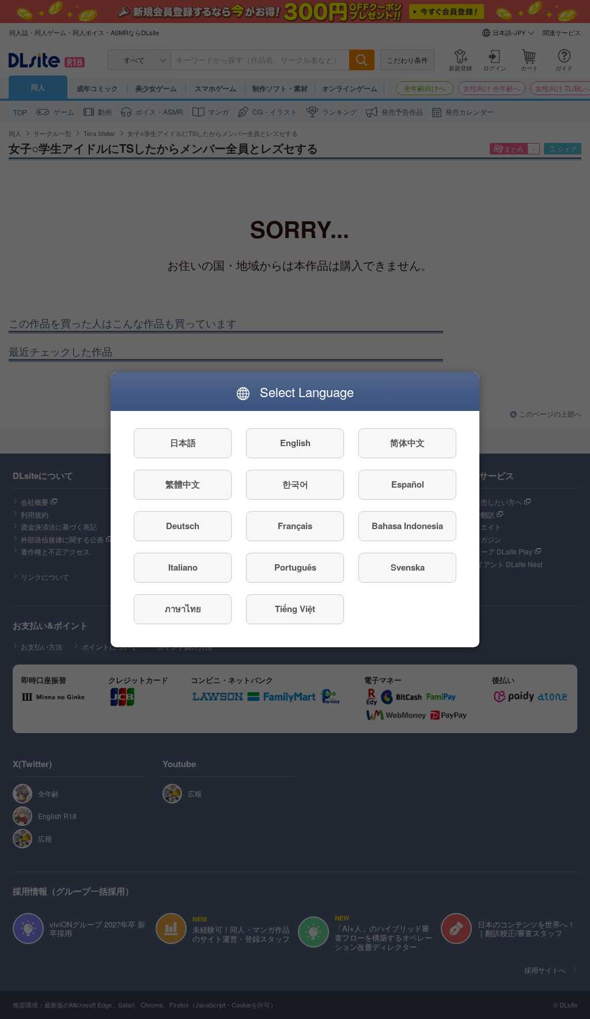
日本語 (183, 442)
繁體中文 (182, 484)
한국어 (295, 484)
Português (295, 567)
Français (295, 525)
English (295, 442)
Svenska (408, 567)
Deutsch (182, 525)
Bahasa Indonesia (407, 525)
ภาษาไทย (183, 608)
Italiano (183, 567)
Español (407, 484)
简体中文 (407, 442)
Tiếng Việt (295, 608)
